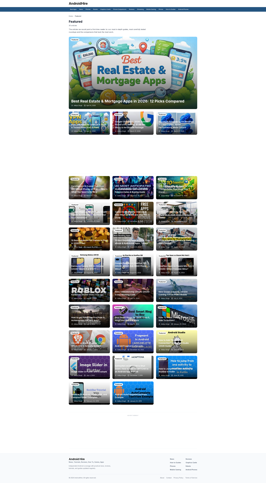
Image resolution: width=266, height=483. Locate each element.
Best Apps (73, 9)
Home (71, 16)
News (81, 9)
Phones (88, 9)
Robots (95, 9)
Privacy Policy (178, 478)
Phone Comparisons (119, 9)
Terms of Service (191, 478)
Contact (169, 478)
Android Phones (183, 9)
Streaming (140, 9)
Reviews (131, 9)
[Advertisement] (133, 156)
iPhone (161, 9)
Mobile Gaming (151, 9)
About (162, 478)
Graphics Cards (105, 9)
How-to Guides (170, 9)
